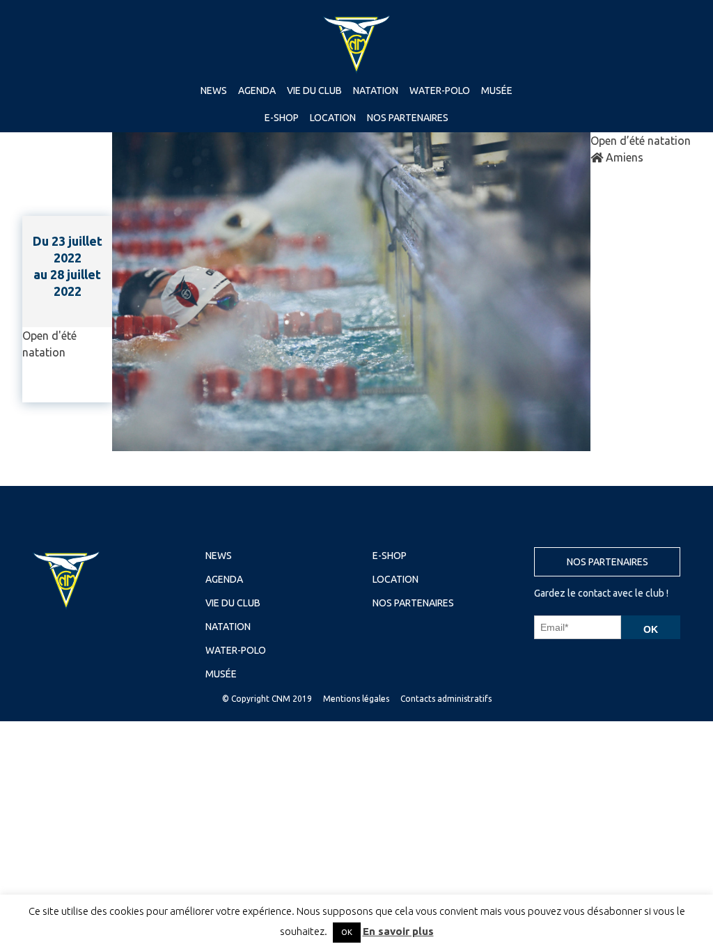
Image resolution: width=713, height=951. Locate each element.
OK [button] (346, 932)
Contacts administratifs (446, 698)
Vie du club (314, 90)
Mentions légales (356, 698)
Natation (375, 90)
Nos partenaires (607, 561)
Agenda (257, 90)
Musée (496, 90)
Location (333, 117)
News (214, 90)
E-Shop (282, 117)
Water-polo (439, 90)
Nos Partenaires (407, 117)
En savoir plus (398, 931)
